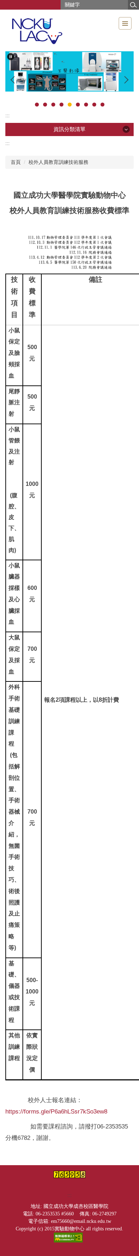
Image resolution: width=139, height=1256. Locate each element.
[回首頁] (36, 30)
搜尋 (133, 5)
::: (7, 115)
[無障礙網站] (69, 1237)
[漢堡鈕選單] (125, 23)
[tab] (37, 104)
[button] (10, 56)
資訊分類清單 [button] (69, 129)
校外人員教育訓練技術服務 (58, 162)
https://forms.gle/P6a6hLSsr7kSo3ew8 (56, 1111)
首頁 (16, 162)
